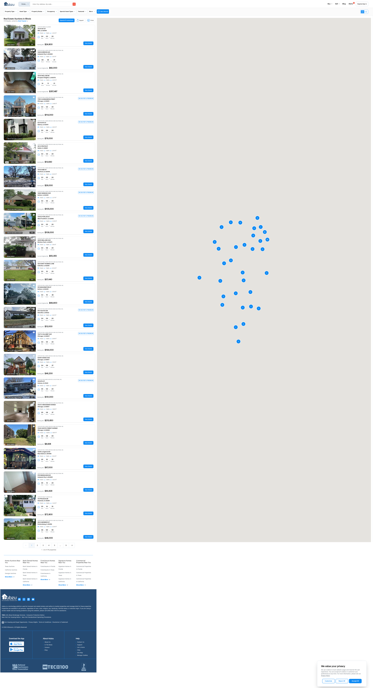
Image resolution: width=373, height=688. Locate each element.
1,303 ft (54, 479)
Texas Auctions (9, 566)
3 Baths (48, 338)
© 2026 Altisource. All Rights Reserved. (14, 627)
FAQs (78, 650)
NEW (7, 162)
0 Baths (48, 432)
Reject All (342, 681)
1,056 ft (54, 291)
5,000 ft (54, 174)
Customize (328, 681)
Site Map (80, 652)
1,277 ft (54, 197)
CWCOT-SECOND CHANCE (14, 115)
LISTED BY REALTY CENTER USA (45, 497)
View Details (88, 43)
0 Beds (41, 432)
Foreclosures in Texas (47, 570)
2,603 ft (54, 127)
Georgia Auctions (10, 573)
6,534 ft (54, 268)
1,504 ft (54, 456)
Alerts (351, 3)
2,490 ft (54, 103)
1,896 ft (54, 409)
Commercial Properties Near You (83, 561)
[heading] (77, 20)
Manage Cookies (82, 655)
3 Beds (41, 33)
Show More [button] (8, 577)
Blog (344, 4)
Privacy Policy (325, 675)
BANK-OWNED (11, 44)
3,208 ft (54, 221)
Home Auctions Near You (12, 561)
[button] (6, 35)
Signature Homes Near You (64, 561)
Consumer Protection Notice (35, 615)
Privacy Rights (33, 622)
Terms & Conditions (45, 622)
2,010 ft (54, 80)
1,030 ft (54, 385)
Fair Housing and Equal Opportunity (15, 622)
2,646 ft (54, 338)
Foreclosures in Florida (48, 566)
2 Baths (48, 80)
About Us (47, 642)
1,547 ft (54, 56)
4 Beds (41, 56)
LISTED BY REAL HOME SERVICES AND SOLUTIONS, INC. (51, 50)
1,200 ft (54, 33)
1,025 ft (54, 315)
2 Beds (41, 80)
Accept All (355, 681)
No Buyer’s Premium (86, 98)
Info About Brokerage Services (13, 615)
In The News (48, 645)
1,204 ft (54, 150)
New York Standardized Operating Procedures (36, 617)
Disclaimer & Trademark (60, 622)
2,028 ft (54, 526)
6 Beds (41, 103)
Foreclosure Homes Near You (48, 561)
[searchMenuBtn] (74, 4)
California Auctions (11, 570)
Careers (47, 647)
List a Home (81, 647)
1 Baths (47, 33)
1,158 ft (54, 244)
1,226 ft (54, 503)
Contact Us (80, 642)
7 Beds (41, 338)
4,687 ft (54, 432)
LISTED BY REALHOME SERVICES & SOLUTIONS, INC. (50, 379)
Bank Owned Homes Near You (30, 561)
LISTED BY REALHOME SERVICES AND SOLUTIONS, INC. (50, 309)
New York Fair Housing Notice (11, 617)
